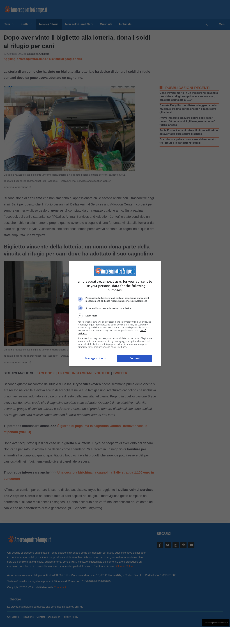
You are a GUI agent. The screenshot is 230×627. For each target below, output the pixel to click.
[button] (115, 315)
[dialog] (115, 313)
